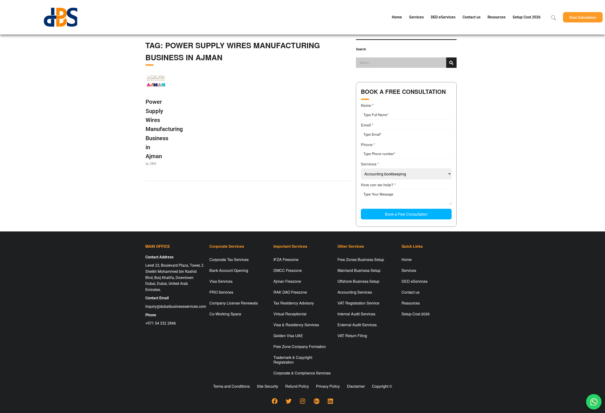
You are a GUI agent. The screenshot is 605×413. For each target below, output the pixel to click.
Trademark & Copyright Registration (292, 360)
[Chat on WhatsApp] (594, 402)
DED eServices (443, 17)
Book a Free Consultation (406, 214)
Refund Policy (297, 386)
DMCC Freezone (287, 270)
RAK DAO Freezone (290, 292)
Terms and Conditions (231, 386)
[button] (583, 17)
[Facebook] (274, 401)
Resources (497, 17)
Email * (367, 125)
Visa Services (221, 281)
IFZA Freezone (285, 259)
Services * (370, 164)
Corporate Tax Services (229, 259)
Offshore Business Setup (358, 281)
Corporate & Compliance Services (302, 373)
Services (416, 17)
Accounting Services (354, 292)
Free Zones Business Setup (360, 259)
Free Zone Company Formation (299, 346)
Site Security (267, 386)
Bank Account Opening (228, 270)
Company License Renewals (233, 303)
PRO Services (221, 292)
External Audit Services (357, 324)
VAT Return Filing (352, 335)
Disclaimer (356, 386)
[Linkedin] (330, 401)
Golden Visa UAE (288, 335)
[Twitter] (288, 401)
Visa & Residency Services (296, 324)
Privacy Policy (328, 386)
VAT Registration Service (358, 303)
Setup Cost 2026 (526, 17)
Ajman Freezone (287, 281)
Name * (367, 105)
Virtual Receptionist (289, 314)
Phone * (368, 144)
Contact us (471, 17)
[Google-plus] (316, 401)
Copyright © (382, 386)
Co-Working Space (225, 314)
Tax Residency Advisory (293, 303)
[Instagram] (302, 401)
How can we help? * (378, 184)
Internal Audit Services (356, 314)
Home (397, 17)
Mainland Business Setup (358, 270)
